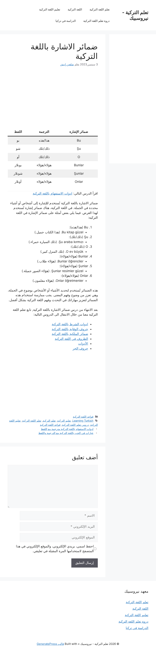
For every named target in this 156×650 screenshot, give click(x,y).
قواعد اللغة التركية (83, 416)
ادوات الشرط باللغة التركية (70, 324)
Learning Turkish (82, 420)
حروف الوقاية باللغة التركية (70, 329)
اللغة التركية (75, 9)
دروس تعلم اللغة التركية (75, 424)
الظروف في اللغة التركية (71, 339)
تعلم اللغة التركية (100, 9)
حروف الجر (80, 348)
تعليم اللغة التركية (49, 9)
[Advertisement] (53, 99)
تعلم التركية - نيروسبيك (135, 15)
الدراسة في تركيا (66, 21)
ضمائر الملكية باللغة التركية (70, 334)
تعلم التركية (49, 420)
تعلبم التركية (64, 420)
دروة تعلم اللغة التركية (96, 21)
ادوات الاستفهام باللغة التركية (52, 193)
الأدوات (83, 343)
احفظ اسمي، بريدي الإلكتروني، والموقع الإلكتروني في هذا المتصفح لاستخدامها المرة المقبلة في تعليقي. (55, 548)
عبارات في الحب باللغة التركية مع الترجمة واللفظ (65, 433)
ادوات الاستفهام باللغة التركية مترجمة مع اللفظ (67, 429)
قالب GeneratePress (50, 644)
